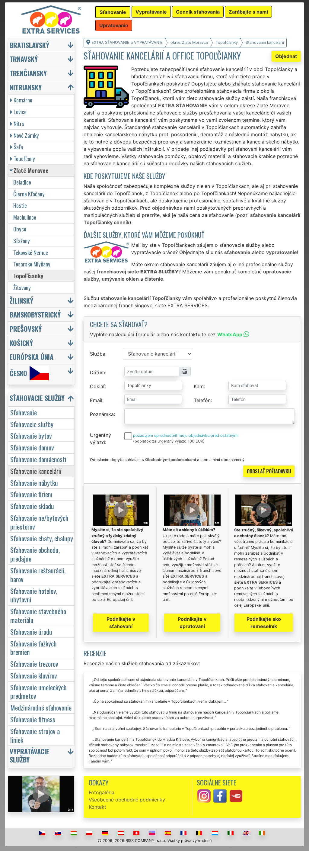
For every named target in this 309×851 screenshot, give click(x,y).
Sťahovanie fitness (32, 719)
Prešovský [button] (26, 329)
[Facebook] (220, 796)
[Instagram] (204, 796)
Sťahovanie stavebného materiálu (38, 615)
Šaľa (18, 146)
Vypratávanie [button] (151, 12)
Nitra (19, 123)
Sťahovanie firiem (31, 494)
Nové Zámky (26, 135)
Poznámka (102, 414)
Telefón (202, 400)
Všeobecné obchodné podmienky (127, 800)
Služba (97, 354)
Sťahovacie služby (31, 424)
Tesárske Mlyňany (31, 263)
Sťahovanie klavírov (33, 675)
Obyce (19, 228)
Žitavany (22, 287)
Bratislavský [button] (29, 45)
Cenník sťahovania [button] (198, 12)
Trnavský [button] (24, 59)
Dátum (97, 372)
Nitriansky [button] (26, 87)
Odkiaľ (97, 386)
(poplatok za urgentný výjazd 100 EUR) (169, 441)
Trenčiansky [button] (28, 73)
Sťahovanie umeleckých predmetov (38, 691)
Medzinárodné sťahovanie (41, 707)
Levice (20, 111)
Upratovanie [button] (113, 25)
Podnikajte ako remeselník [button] (264, 622)
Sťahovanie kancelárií (36, 471)
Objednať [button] (286, 56)
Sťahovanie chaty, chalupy (41, 538)
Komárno (23, 99)
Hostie (20, 205)
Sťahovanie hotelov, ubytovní (33, 595)
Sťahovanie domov (32, 447)
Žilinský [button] (21, 300)
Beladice (22, 182)
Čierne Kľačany (29, 193)
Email (96, 400)
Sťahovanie (23, 412)
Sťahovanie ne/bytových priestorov (39, 522)
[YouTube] (236, 796)
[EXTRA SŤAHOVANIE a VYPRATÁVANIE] (51, 19)
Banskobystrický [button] (35, 314)
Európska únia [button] (31, 357)
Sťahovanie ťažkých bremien (33, 647)
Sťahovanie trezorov (34, 664)
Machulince (24, 217)
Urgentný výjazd (100, 438)
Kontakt (97, 807)
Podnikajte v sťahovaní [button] (121, 622)
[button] (42, 399)
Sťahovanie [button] (113, 12)
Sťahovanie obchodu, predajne (35, 554)
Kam (199, 386)
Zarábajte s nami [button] (248, 12)
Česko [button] (18, 373)
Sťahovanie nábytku (34, 483)
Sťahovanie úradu (31, 632)
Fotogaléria (101, 792)
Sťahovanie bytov (31, 435)
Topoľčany (24, 158)
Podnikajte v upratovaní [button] (192, 622)
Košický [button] (21, 343)
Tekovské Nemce (30, 252)
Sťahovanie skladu (32, 506)
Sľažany (21, 240)
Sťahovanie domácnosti (38, 459)
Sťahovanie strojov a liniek (35, 735)
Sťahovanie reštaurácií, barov (37, 574)
